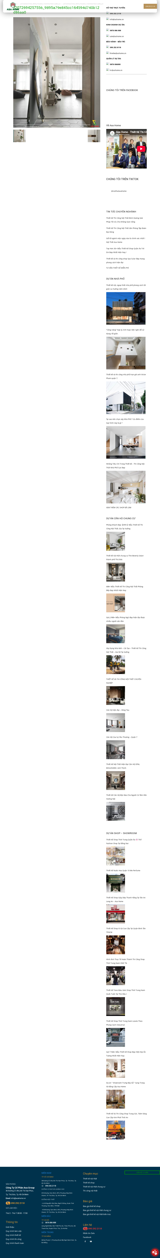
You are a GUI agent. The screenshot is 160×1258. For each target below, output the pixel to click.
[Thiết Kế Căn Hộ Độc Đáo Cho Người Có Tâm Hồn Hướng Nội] (115, 817)
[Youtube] (91, 1247)
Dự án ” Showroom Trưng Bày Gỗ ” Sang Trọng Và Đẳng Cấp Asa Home (125, 1090)
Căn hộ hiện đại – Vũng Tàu (117, 715)
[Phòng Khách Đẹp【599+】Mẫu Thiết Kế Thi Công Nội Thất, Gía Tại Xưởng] (115, 546)
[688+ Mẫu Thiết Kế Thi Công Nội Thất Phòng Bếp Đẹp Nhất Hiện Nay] (115, 608)
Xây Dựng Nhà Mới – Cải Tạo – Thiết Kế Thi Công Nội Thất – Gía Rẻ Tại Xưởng (126, 656)
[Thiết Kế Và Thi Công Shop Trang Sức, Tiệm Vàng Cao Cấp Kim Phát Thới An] (115, 1135)
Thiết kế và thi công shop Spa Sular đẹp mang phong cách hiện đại (125, 266)
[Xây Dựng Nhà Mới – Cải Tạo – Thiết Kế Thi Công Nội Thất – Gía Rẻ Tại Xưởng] (115, 670)
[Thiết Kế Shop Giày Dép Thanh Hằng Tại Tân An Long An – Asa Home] (115, 919)
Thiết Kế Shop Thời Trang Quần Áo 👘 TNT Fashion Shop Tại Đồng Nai (124, 847)
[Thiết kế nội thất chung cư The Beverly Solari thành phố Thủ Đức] (115, 577)
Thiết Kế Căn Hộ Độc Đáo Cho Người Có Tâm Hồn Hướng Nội (126, 803)
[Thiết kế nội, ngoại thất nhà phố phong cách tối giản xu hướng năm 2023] (126, 314)
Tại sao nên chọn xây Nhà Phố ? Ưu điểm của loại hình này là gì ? (125, 427)
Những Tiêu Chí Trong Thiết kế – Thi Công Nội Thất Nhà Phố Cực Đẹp (125, 471)
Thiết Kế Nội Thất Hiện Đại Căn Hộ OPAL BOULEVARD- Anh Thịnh (123, 772)
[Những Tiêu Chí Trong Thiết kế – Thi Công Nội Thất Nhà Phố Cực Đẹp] (126, 492)
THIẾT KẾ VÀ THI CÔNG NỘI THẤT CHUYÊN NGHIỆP (123, 687)
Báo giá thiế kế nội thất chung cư (97, 1216)
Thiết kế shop (88, 1188)
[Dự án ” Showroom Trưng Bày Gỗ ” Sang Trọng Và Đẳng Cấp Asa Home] (115, 1104)
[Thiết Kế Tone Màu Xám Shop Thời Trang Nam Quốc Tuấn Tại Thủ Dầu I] (115, 1012)
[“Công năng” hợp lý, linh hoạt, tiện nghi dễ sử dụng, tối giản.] (126, 358)
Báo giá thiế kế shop (91, 1212)
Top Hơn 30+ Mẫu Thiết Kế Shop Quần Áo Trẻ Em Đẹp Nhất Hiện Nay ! (125, 256)
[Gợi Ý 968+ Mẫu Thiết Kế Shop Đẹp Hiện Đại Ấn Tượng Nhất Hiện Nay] (115, 1074)
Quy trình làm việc (14, 1236)
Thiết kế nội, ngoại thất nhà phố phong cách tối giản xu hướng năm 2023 (126, 293)
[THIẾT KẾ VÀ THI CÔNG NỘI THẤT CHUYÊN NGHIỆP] (115, 701)
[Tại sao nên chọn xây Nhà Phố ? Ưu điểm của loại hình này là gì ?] (126, 448)
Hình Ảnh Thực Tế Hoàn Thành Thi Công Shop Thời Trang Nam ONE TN (125, 967)
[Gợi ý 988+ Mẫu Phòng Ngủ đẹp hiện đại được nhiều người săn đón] (115, 639)
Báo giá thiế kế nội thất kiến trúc (97, 1220)
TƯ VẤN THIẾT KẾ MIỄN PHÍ (117, 273)
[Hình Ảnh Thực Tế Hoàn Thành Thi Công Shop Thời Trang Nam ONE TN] (115, 981)
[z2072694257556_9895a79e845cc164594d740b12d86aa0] (56, 127)
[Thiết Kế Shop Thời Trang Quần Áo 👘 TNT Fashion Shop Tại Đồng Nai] (115, 861)
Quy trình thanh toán (15, 1248)
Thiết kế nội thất (90, 1184)
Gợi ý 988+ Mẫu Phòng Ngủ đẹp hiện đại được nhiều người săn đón (125, 625)
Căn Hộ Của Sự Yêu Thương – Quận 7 (121, 743)
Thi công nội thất (90, 1196)
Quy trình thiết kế (13, 1240)
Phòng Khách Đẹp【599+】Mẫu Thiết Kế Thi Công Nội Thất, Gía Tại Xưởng (124, 532)
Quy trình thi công (13, 1244)
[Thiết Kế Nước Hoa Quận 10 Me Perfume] (115, 888)
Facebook (87, 1243)
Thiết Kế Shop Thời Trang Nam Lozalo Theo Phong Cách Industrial (124, 1028)
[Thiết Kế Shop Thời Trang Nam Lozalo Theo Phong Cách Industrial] (115, 1043)
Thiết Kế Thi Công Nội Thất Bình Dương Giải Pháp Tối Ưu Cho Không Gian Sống (124, 225)
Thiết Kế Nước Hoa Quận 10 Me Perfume (123, 876)
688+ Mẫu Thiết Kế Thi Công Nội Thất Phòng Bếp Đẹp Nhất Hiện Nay (124, 594)
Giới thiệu (10, 1232)
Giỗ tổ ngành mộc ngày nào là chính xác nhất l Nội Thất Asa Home (125, 246)
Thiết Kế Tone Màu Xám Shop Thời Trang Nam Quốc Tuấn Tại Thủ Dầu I (125, 998)
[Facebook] (85, 1247)
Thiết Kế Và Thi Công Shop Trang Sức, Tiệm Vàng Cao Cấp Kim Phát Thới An (126, 1121)
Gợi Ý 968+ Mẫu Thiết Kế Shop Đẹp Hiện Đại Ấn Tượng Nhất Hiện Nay (126, 1059)
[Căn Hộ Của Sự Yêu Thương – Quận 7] (115, 755)
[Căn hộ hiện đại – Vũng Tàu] (115, 728)
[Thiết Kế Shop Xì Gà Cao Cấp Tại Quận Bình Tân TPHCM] (115, 950)
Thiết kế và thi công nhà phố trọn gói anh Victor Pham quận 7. (126, 382)
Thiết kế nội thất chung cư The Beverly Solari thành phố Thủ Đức (125, 563)
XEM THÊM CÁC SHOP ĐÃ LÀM (118, 513)
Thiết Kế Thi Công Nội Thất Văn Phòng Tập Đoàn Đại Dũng (126, 236)
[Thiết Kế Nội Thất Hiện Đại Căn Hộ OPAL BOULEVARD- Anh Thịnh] (115, 786)
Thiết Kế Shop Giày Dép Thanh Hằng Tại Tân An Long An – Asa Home (126, 905)
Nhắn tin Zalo (89, 1239)
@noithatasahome (118, 191)
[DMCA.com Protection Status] (49, 1256)
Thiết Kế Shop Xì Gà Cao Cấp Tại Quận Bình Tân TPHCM (126, 936)
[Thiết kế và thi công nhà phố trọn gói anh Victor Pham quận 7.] (126, 403)
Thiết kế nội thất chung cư (94, 1192)
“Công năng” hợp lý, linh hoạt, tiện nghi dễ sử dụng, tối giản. (125, 337)
